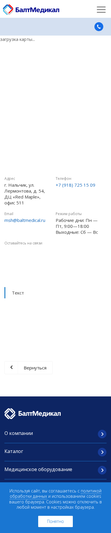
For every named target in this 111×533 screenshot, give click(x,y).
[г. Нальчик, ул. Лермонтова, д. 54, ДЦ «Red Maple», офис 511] (35, 330)
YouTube (40, 254)
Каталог (13, 451)
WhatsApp (10, 269)
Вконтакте (10, 254)
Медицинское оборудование (38, 469)
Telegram (25, 254)
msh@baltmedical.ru (24, 220)
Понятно (55, 521)
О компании (18, 433)
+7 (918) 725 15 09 (75, 185)
